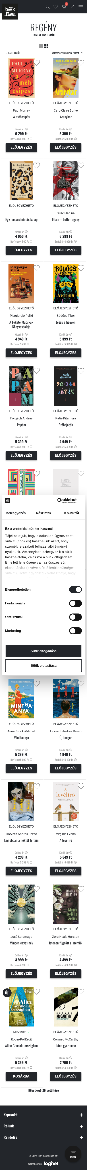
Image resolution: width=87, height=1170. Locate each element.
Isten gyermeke (66, 1045)
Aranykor (66, 116)
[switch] (75, 603)
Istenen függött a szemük (65, 943)
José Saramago (21, 936)
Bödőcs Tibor (66, 315)
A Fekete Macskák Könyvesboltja (21, 324)
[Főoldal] (10, 12)
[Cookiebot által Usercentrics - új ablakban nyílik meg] (62, 501)
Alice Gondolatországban (21, 1045)
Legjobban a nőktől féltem (21, 840)
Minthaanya (21, 737)
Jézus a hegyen (65, 322)
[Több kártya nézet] (46, 45)
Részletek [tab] (43, 513)
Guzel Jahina (66, 213)
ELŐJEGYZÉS (21, 147)
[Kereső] (48, 6)
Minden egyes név (21, 943)
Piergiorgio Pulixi (21, 315)
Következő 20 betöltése (43, 1090)
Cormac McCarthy (65, 1039)
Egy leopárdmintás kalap (21, 219)
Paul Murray (21, 110)
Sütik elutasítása (43, 665)
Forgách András (21, 418)
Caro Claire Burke (66, 110)
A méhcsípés (21, 116)
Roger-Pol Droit (21, 1039)
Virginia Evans (66, 834)
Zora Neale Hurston (65, 936)
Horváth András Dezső (65, 731)
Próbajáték (66, 425)
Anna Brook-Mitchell (21, 731)
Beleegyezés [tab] (16, 513)
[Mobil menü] (81, 6)
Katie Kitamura (65, 418)
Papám (21, 425)
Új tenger (66, 737)
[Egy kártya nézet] (41, 45)
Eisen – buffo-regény (65, 219)
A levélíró (66, 840)
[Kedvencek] (56, 6)
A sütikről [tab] (71, 513)
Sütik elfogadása (43, 651)
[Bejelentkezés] (73, 6)
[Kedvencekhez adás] (36, 62)
